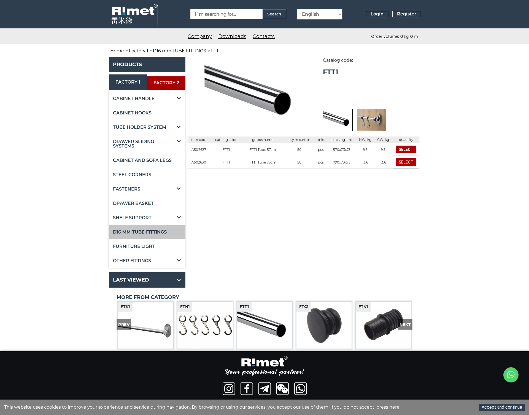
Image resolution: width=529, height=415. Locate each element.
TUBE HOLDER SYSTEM (139, 127)
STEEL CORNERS (132, 174)
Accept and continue (502, 407)
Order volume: (385, 36)
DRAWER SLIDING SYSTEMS (133, 144)
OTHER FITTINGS (132, 260)
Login (377, 14)
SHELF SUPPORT (132, 217)
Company (200, 36)
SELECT (406, 149)
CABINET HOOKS (132, 113)
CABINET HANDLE (134, 98)
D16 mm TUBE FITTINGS (179, 50)
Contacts (264, 36)
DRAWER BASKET (133, 203)
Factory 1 (138, 50)
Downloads (232, 36)
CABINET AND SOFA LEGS (142, 160)
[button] (178, 99)
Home (117, 50)
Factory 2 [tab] (166, 82)
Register (406, 14)
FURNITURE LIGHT (134, 246)
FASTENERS (126, 189)
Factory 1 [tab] (127, 82)
